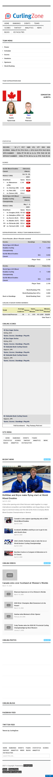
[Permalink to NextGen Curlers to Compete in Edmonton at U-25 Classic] (8, 553)
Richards (12, 223)
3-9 (23, 215)
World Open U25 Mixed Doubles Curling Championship (11, 198)
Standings (19, 335)
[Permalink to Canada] (8, 520)
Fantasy (17, 28)
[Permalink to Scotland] (8, 530)
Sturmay (12, 188)
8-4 (23, 220)
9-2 (23, 218)
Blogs (6, 32)
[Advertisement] (27, 132)
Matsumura (13, 182)
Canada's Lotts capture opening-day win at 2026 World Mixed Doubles (31, 520)
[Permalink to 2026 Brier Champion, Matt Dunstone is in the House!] (8, 604)
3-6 (23, 182)
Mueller (11, 220)
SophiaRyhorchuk (11, 119)
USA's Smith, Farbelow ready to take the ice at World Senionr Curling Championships (30, 542)
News (39, 28)
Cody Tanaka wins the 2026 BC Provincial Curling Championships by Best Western (31, 626)
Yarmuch (12, 226)
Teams (36, 23)
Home (6, 23)
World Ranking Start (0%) (31, 293)
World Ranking (9, 66)
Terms (5, 769)
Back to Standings (9, 296)
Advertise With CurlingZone (12, 772)
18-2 (23, 212)
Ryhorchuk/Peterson (10, 314)
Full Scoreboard (19, 425)
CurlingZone (28, 766)
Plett (10, 190)
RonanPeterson (28, 119)
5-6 (23, 226)
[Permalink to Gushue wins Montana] (8, 616)
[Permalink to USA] (8, 542)
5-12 (23, 190)
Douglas (12, 212)
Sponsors (7, 62)
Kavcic (11, 218)
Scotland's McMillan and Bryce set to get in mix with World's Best (30, 531)
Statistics (7, 58)
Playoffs (26, 335)
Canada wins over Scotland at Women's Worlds (25, 582)
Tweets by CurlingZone (10, 730)
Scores (7, 28)
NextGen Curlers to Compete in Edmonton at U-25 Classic (30, 553)
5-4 (23, 223)
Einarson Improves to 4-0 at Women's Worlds (30, 592)
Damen (11, 193)
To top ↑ (49, 776)
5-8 (23, 188)
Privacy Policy (13, 769)
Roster (6, 47)
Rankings (17, 23)
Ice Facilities (18, 32)
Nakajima (12, 215)
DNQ (11, 175)
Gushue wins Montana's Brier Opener (27, 614)
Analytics (29, 28)
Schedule (7, 51)
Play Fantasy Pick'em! (34, 425)
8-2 (23, 193)
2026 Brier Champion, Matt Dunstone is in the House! (30, 604)
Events (27, 23)
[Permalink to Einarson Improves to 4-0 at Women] (8, 593)
